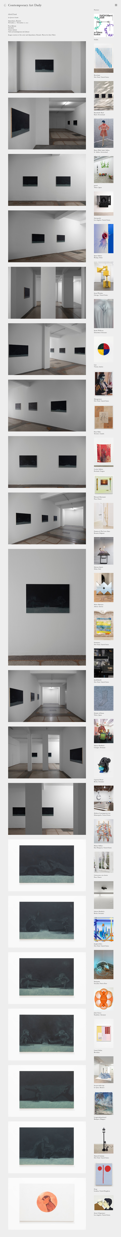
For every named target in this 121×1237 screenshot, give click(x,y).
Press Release (12, 26)
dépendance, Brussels (14, 21)
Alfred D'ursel (12, 14)
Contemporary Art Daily (25, 5)
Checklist (11, 28)
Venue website (12, 30)
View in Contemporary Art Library (18, 32)
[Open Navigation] (116, 5)
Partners (96, 10)
